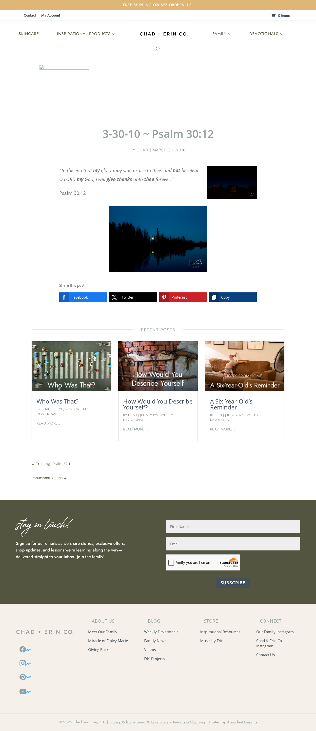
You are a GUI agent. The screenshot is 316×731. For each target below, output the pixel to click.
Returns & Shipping (189, 722)
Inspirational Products (84, 34)
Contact (30, 16)
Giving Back (98, 649)
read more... (49, 423)
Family (219, 34)
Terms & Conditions (152, 722)
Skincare (29, 34)
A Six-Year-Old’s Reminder (231, 404)
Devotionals (263, 34)
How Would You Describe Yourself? (158, 404)
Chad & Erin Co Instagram (269, 643)
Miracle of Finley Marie (108, 640)
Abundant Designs (242, 722)
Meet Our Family (102, 631)
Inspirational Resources (220, 631)
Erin (218, 415)
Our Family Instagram (275, 631)
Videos (150, 649)
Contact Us (265, 654)
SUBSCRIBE (232, 583)
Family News (155, 640)
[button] (83, 297)
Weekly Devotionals (161, 631)
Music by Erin (211, 640)
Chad (142, 150)
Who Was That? (57, 401)
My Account (50, 16)
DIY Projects (154, 658)
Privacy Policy (120, 722)
